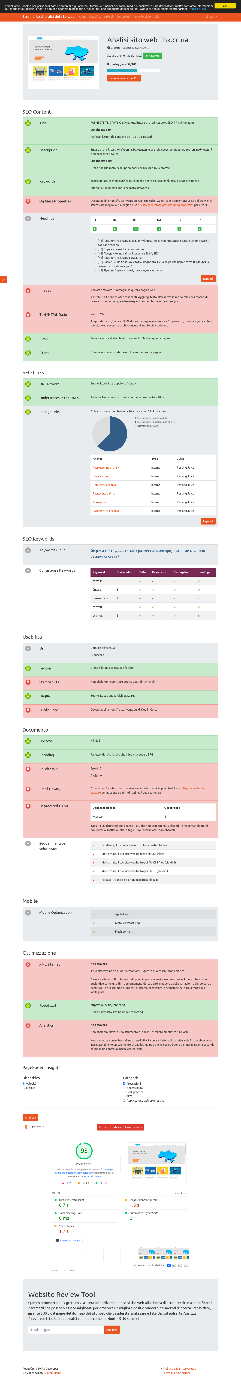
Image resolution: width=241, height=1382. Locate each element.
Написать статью (104, 484)
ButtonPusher (52, 1372)
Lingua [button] (210, 16)
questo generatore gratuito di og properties (166, 205)
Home (82, 16)
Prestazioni (134, 1083)
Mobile (30, 1087)
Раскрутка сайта (104, 493)
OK (225, 5)
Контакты (99, 502)
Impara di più (197, 9)
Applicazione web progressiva (146, 1100)
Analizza (30, 1117)
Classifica (95, 16)
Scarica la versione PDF (124, 78)
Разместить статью (106, 510)
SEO (129, 1096)
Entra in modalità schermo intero (120, 1127)
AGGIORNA (152, 55)
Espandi (208, 278)
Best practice (135, 1092)
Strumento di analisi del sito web (48, 16)
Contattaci (123, 16)
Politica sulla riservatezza (180, 1368)
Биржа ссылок (102, 476)
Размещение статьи (106, 467)
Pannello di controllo (146, 16)
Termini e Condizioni (177, 1372)
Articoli (109, 16)
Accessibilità (135, 1087)
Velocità (31, 1083)
